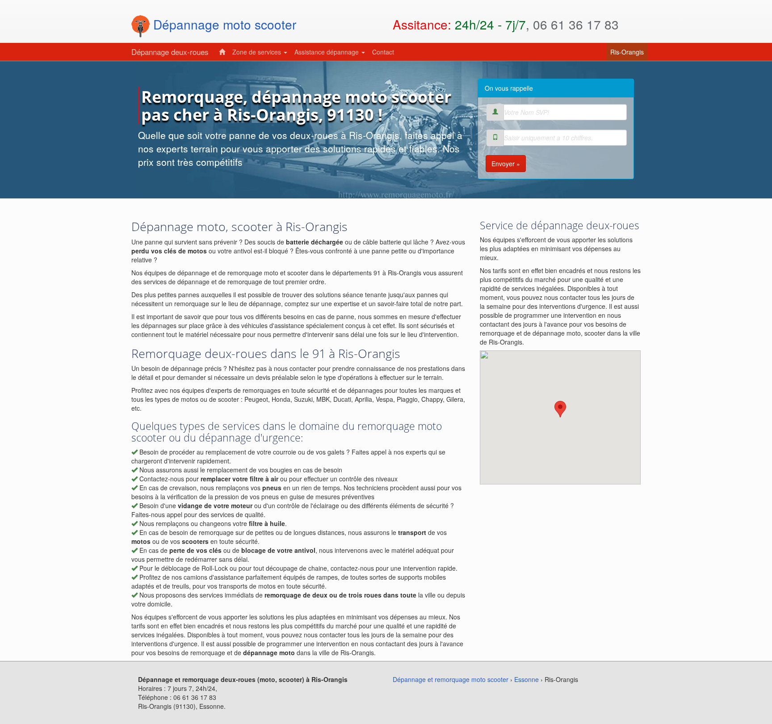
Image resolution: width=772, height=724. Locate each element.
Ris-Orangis (628, 51)
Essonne (526, 679)
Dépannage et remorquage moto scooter (450, 679)
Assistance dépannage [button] (327, 51)
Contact (383, 51)
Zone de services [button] (257, 51)
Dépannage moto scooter (223, 24)
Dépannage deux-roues (170, 51)
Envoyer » (505, 163)
